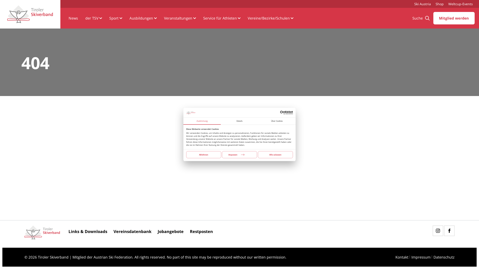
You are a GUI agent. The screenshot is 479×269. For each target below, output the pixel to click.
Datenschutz (444, 257)
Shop (440, 4)
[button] (94, 18)
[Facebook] (449, 231)
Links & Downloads (87, 231)
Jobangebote (171, 231)
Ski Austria (422, 4)
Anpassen (232, 154)
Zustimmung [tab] (202, 121)
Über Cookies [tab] (277, 121)
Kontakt (401, 257)
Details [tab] (239, 121)
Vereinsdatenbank (132, 231)
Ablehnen (203, 154)
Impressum (421, 257)
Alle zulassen (275, 154)
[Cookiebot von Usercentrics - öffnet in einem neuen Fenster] (282, 113)
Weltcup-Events (460, 4)
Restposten (201, 231)
